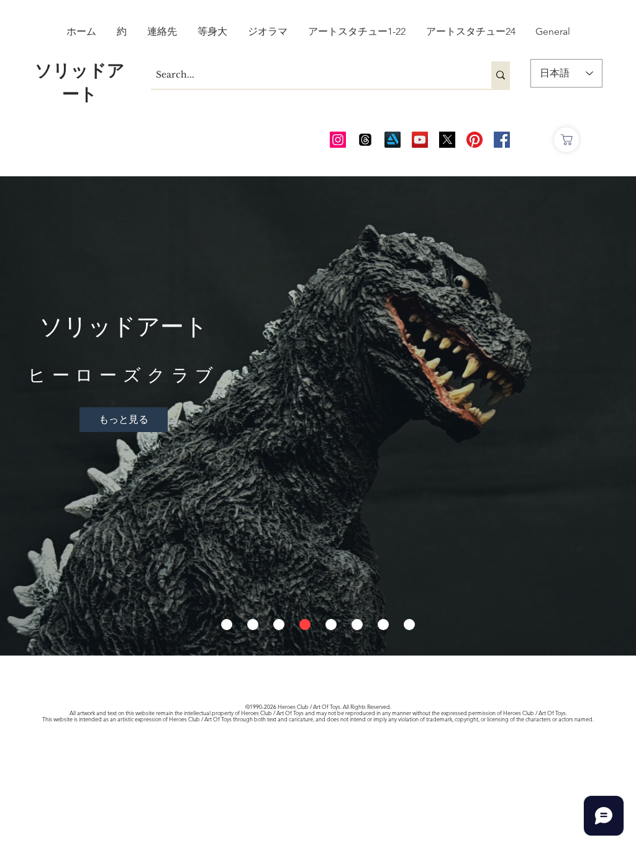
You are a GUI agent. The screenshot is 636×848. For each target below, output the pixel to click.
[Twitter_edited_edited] (447, 140)
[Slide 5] (331, 624)
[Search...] (500, 75)
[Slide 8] (409, 624)
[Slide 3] (278, 624)
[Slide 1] (226, 624)
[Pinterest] (474, 140)
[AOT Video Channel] (420, 140)
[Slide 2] (252, 624)
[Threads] (365, 140)
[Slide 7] (383, 624)
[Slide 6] (357, 624)
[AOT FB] (502, 140)
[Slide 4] (305, 624)
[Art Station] (392, 140)
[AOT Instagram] (338, 140)
